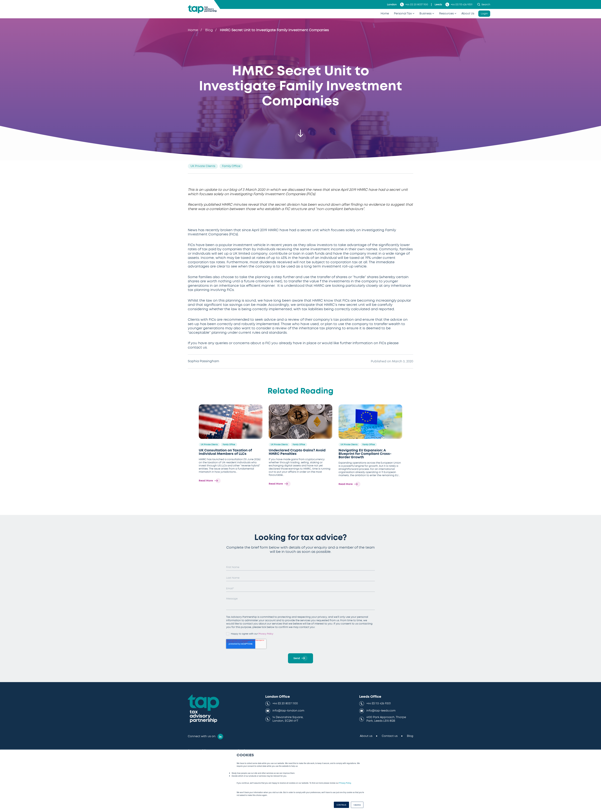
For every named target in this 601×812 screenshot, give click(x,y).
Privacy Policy (345, 782)
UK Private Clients (202, 166)
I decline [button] (357, 804)
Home (193, 30)
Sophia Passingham (203, 361)
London (392, 4)
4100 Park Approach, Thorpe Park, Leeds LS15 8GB (386, 719)
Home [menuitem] (385, 13)
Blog (209, 30)
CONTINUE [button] (341, 804)
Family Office (231, 166)
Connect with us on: (202, 736)
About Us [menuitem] (467, 13)
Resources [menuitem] (446, 13)
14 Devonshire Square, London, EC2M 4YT (287, 719)
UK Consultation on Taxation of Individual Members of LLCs (225, 452)
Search (485, 4)
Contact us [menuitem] (390, 736)
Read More (206, 480)
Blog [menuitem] (410, 736)
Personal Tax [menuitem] (403, 13)
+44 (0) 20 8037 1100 (416, 4)
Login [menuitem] (484, 13)
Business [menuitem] (425, 13)
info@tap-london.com (288, 710)
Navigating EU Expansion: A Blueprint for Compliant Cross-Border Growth (365, 454)
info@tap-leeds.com (381, 710)
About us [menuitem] (366, 736)
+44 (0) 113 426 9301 (461, 4)
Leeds (438, 4)
